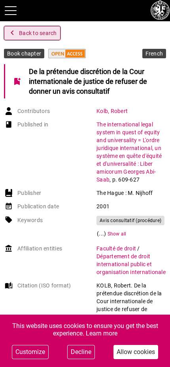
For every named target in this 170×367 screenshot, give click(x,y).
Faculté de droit (116, 248)
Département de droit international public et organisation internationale (131, 264)
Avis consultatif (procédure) (130, 220)
